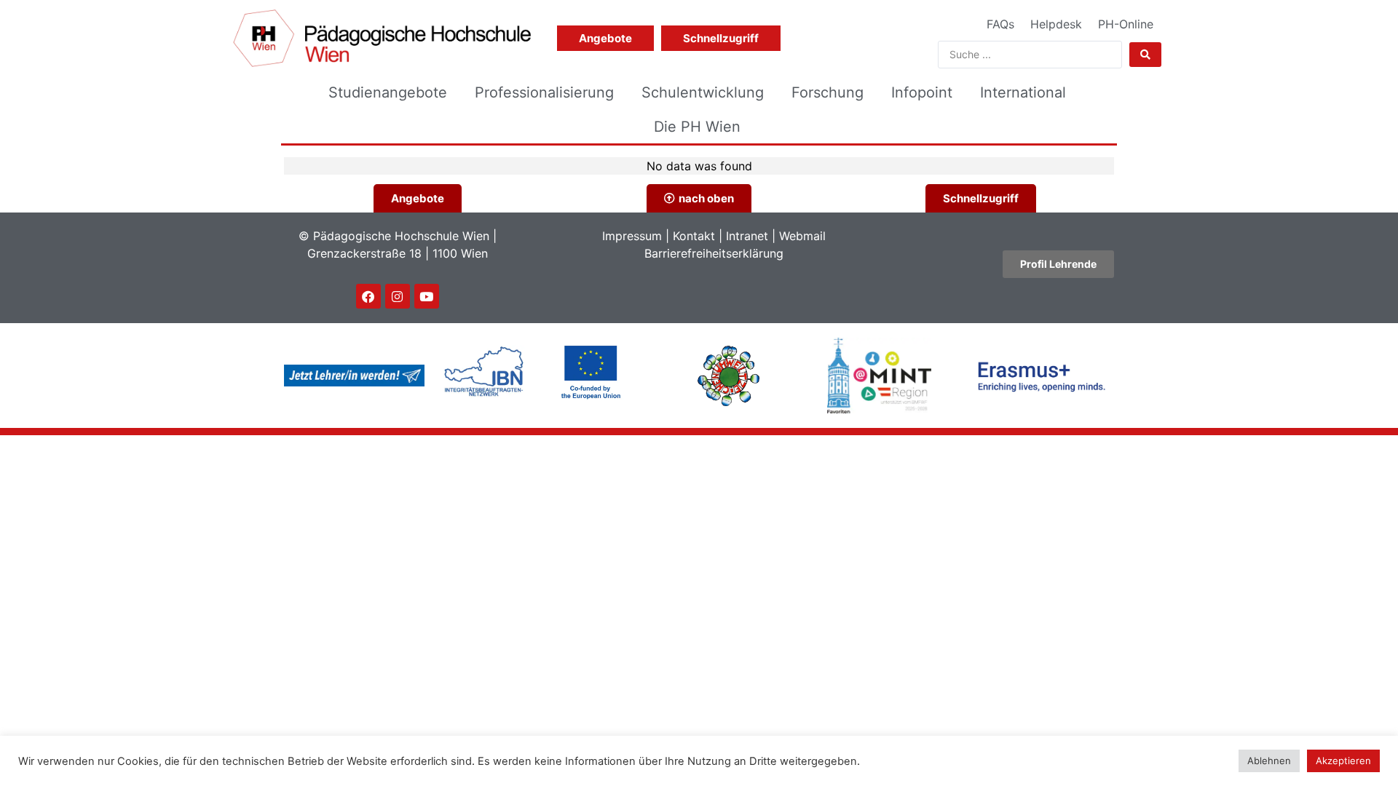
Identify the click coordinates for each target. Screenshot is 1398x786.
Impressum (632, 236)
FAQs (1000, 24)
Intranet (747, 236)
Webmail (802, 236)
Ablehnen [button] (1269, 760)
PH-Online (1125, 24)
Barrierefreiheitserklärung (713, 253)
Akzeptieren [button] (1343, 760)
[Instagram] (397, 296)
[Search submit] (1145, 54)
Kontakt (694, 236)
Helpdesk (1056, 24)
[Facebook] (368, 296)
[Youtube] (426, 296)
